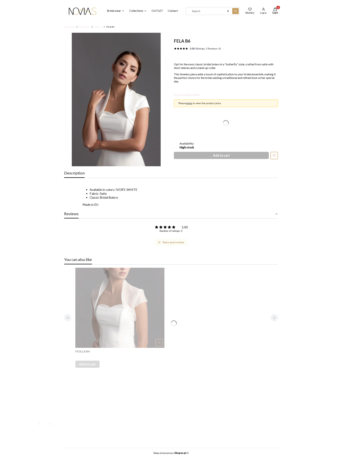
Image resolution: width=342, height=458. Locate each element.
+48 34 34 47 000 (49, 401)
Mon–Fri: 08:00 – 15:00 (53, 394)
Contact (153, 390)
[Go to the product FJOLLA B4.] (119, 308)
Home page (69, 26)
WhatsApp (44, 408)
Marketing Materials (246, 395)
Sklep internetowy (169, 452)
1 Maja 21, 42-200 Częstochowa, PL (65, 383)
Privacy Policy (241, 405)
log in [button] (189, 103)
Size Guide (239, 390)
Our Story (155, 395)
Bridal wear (84, 26)
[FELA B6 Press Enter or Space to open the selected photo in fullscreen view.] (116, 99)
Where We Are (158, 400)
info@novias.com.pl (45, 413)
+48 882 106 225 (66, 408)
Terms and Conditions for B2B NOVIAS (259, 400)
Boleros (98, 26)
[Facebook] (36, 421)
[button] (235, 11)
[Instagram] (47, 421)
